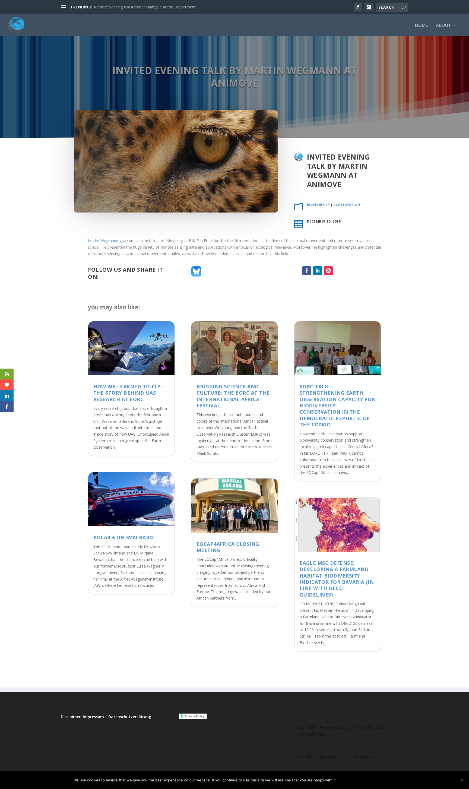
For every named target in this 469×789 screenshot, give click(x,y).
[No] (461, 780)
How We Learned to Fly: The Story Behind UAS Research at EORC (127, 393)
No (360, 780)
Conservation (347, 204)
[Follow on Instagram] (328, 270)
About (443, 25)
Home (421, 25)
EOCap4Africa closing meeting (228, 547)
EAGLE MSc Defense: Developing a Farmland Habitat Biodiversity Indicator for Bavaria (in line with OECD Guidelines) (337, 579)
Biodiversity (318, 204)
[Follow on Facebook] (306, 270)
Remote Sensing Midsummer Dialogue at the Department (145, 6)
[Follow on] (339, 270)
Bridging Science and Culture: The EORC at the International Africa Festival (233, 396)
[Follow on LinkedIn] (317, 270)
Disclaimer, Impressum (82, 716)
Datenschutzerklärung (129, 716)
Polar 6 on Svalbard (123, 537)
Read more (382, 780)
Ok (345, 780)
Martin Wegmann (103, 240)
